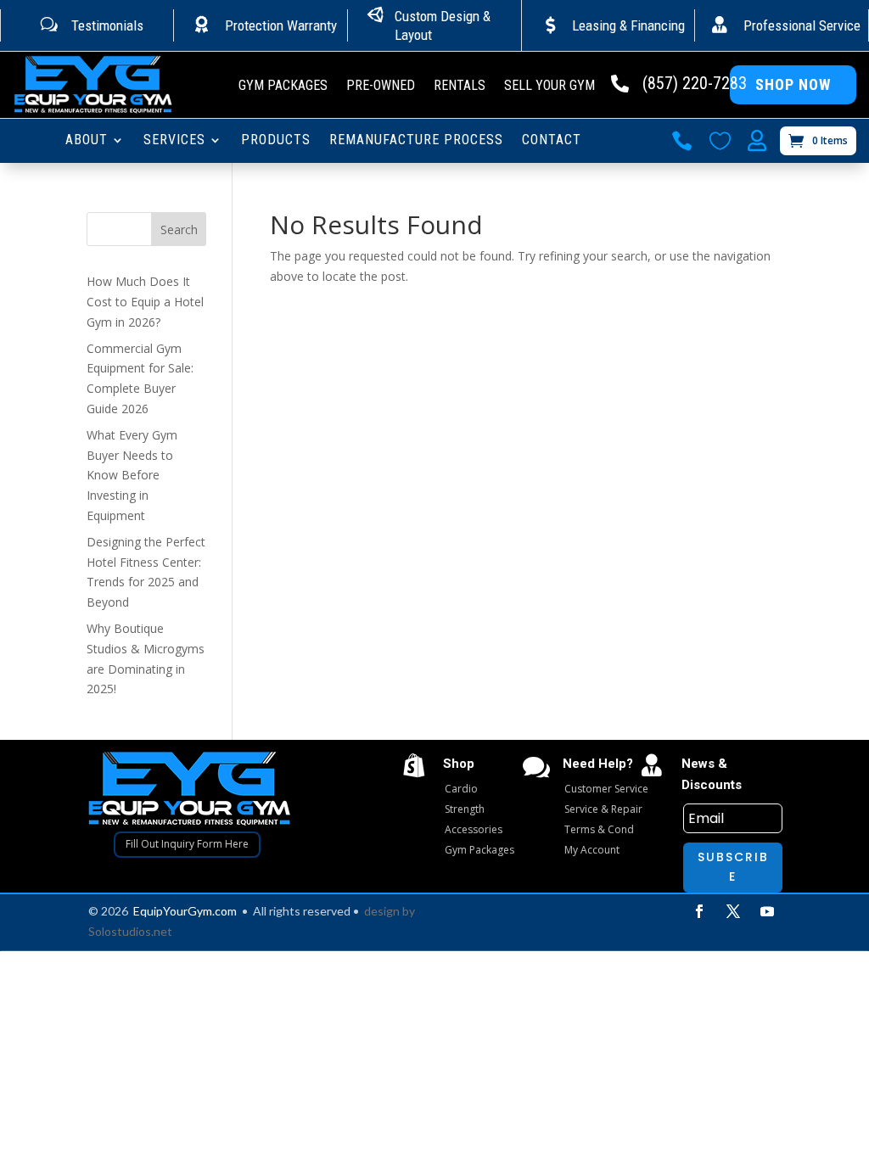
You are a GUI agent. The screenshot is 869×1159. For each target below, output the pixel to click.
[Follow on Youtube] (767, 911)
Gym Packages (283, 86)
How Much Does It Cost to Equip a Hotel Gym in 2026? (145, 301)
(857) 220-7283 (694, 83)
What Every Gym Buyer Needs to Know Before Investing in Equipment (132, 475)
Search (179, 229)
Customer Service (606, 788)
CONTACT (551, 141)
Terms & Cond (599, 829)
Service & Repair (603, 809)
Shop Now (793, 84)
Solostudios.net (130, 931)
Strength (465, 809)
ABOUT (86, 141)
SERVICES (174, 141)
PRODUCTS (276, 141)
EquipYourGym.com (185, 911)
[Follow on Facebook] (699, 911)
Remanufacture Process (416, 141)
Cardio (461, 788)
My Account (592, 850)
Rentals (459, 86)
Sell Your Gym (549, 86)
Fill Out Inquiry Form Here (187, 844)
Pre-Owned (380, 86)
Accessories (473, 829)
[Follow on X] (733, 911)
